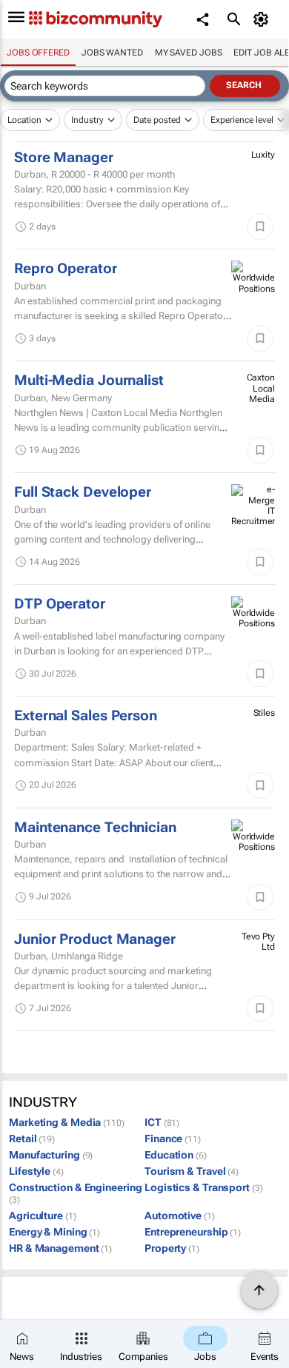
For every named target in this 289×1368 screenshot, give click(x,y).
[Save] (260, 226)
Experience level (241, 120)
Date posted (157, 120)
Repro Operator (65, 269)
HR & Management (60, 1248)
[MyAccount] (263, 19)
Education (175, 1155)
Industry (87, 120)
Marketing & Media (66, 1122)
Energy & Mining (54, 1232)
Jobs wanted (112, 52)
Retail (32, 1138)
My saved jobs (188, 52)
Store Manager (63, 158)
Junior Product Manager (95, 939)
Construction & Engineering (75, 1193)
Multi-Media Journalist (89, 380)
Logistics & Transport (203, 1187)
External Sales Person (85, 716)
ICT (161, 1122)
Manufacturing (51, 1155)
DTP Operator (59, 604)
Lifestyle (36, 1171)
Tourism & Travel (191, 1171)
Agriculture (42, 1215)
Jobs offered (38, 52)
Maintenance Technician (95, 827)
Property (171, 1248)
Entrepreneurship (192, 1232)
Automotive (179, 1215)
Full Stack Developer (82, 492)
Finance (172, 1138)
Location (24, 120)
